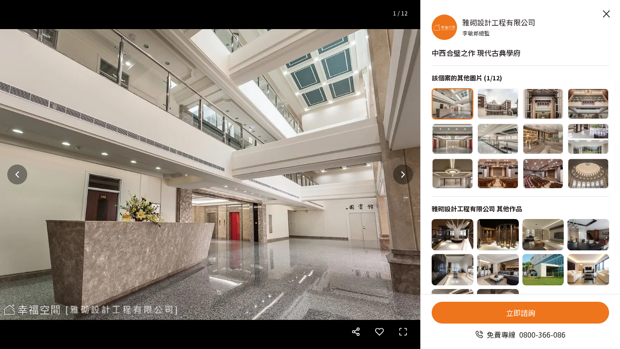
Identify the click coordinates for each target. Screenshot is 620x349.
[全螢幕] (403, 332)
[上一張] (17, 174)
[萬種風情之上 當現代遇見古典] (588, 269)
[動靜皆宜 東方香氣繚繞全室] (498, 234)
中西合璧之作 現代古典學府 (476, 52)
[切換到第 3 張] (543, 104)
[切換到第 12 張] (588, 173)
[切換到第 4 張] (588, 104)
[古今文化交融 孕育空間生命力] (588, 234)
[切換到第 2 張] (498, 104)
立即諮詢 (520, 312)
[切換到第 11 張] (543, 173)
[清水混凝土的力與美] (543, 269)
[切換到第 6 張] (498, 139)
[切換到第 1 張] (452, 104)
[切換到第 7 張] (543, 139)
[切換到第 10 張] (498, 173)
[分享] (356, 332)
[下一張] (403, 174)
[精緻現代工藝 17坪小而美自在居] (452, 269)
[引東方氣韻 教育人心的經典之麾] (452, 234)
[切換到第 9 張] (452, 173)
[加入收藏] (379, 332)
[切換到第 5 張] (452, 139)
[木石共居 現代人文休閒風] (543, 234)
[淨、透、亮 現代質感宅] (498, 269)
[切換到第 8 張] (588, 139)
